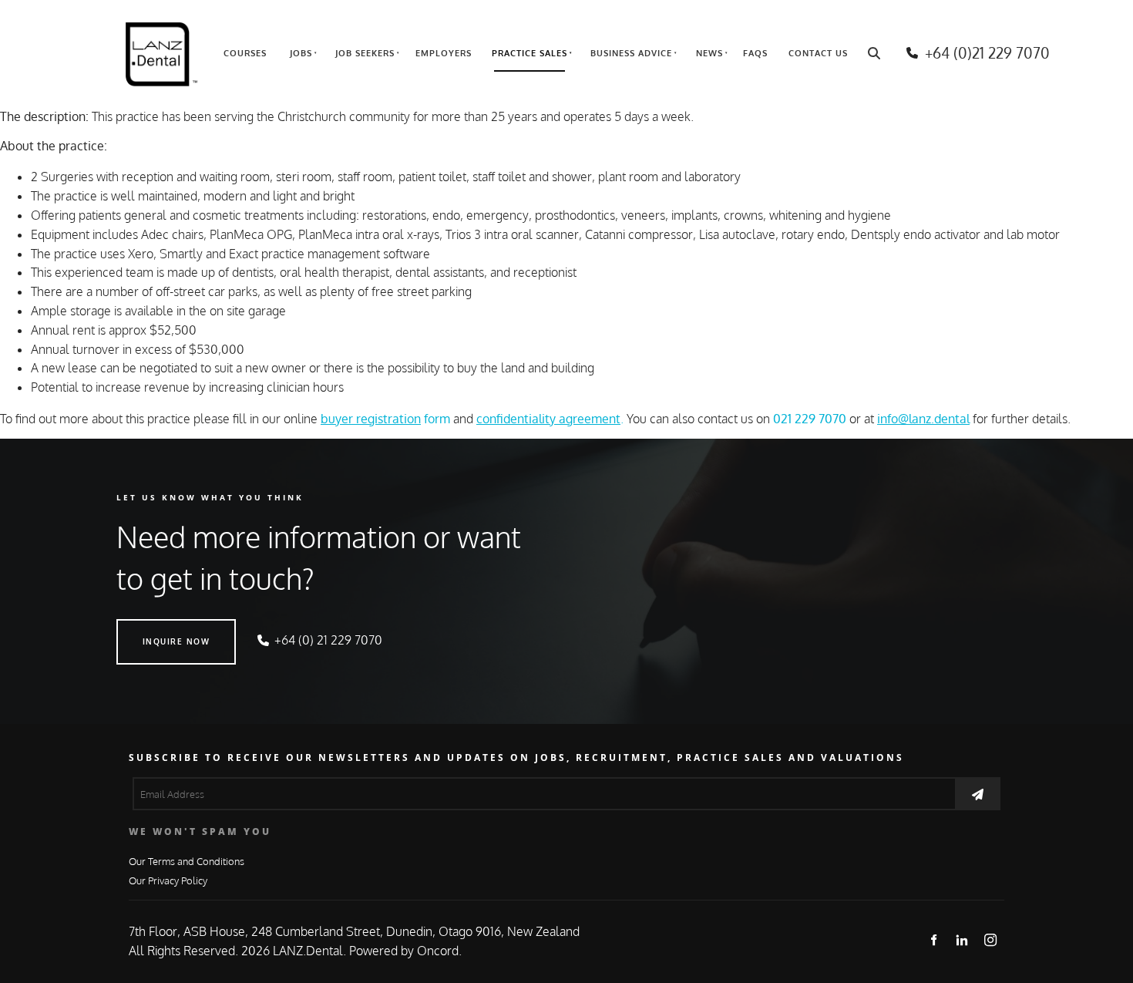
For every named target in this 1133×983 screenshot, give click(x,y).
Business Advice (631, 53)
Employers (443, 53)
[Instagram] (990, 939)
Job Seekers (365, 53)
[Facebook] (933, 939)
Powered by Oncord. (405, 950)
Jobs (301, 53)
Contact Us (818, 53)
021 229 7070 (809, 418)
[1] (977, 793)
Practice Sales (529, 53)
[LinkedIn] (962, 939)
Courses (245, 53)
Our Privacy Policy (168, 880)
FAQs (755, 53)
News (709, 53)
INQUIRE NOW (150, 628)
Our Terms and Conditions (186, 860)
